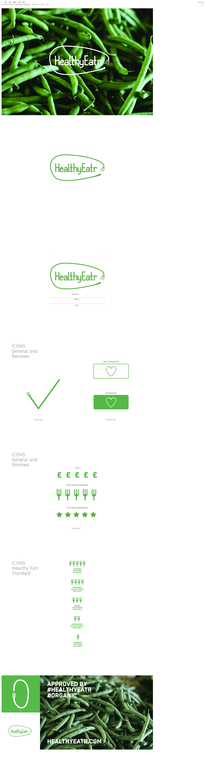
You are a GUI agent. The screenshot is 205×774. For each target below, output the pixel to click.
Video (42, 4)
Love (9, 2)
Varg (19, 2)
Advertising (35, 4)
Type (47, 4)
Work (14, 2)
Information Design (8, 4)
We (6, 2)
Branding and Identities (22, 4)
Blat (24, 2)
